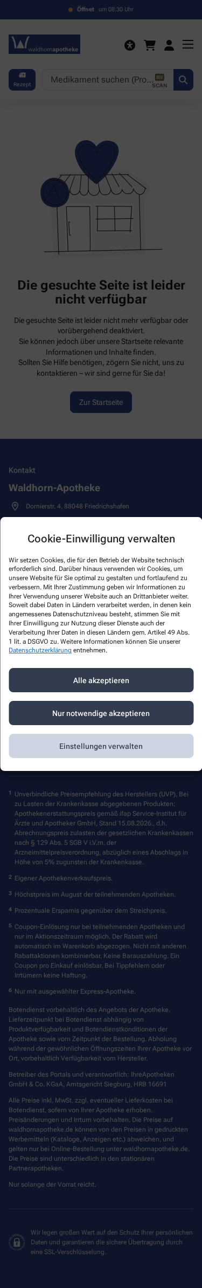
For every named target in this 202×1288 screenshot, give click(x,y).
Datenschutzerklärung (40, 651)
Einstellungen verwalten (101, 746)
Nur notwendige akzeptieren (101, 713)
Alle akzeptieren (101, 680)
